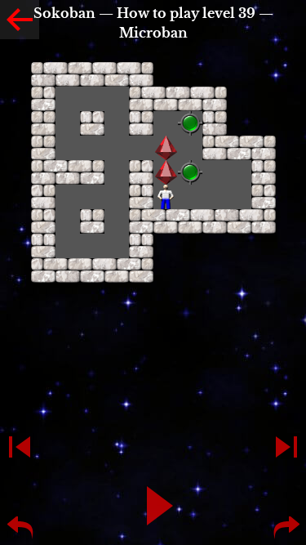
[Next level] (286, 447)
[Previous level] (19, 447)
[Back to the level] (19, 19)
